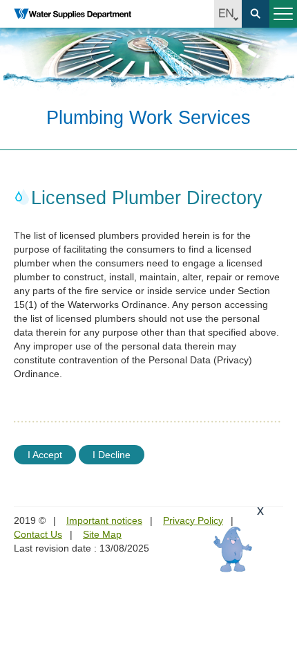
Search (255, 14)
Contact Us (38, 534)
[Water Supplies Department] (72, 13)
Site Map (102, 534)
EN (228, 14)
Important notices (104, 520)
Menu (283, 14)
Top (278, 626)
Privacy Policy (193, 520)
